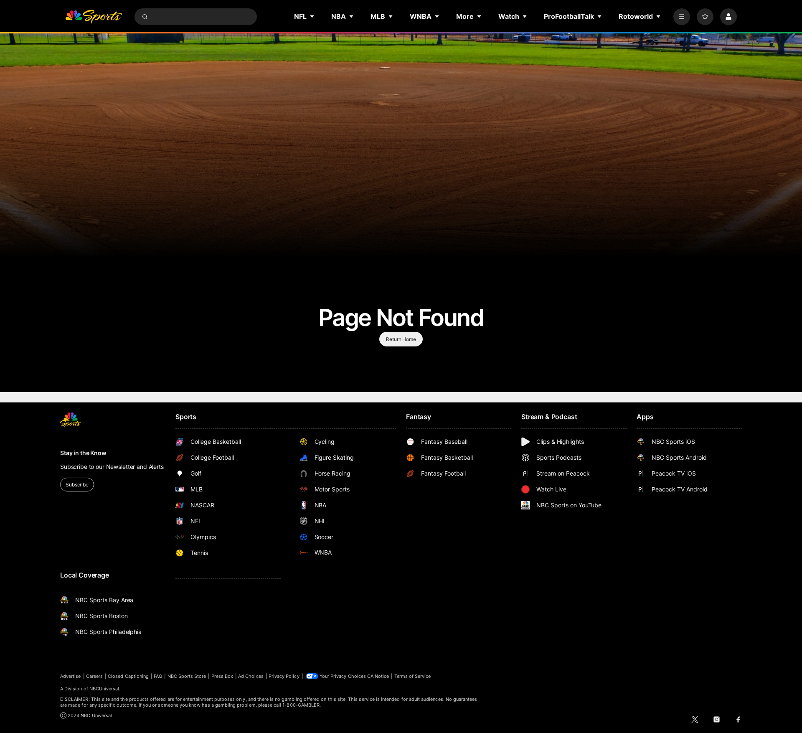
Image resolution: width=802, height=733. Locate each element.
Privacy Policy (284, 676)
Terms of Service (412, 676)
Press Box (222, 676)
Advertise (70, 676)
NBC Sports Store (187, 676)
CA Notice (378, 676)
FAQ (158, 676)
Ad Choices (251, 676)
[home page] (93, 17)
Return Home (401, 339)
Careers (94, 676)
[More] (681, 16)
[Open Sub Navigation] (312, 16)
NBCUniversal (104, 689)
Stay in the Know (83, 452)
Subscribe (77, 484)
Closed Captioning (128, 676)
